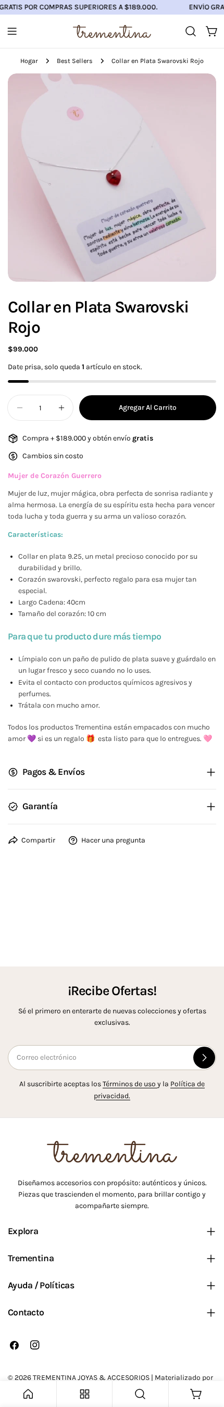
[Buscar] (190, 31)
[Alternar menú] (12, 31)
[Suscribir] (204, 1058)
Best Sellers (75, 61)
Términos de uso (130, 1083)
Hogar (29, 61)
